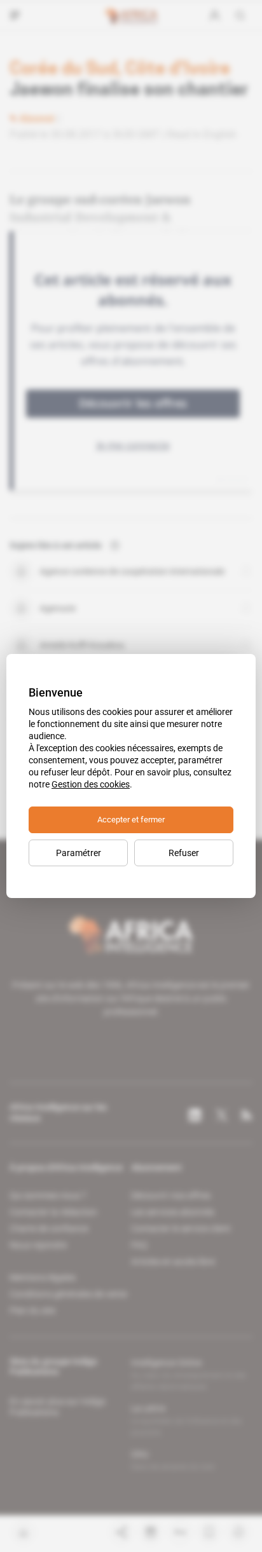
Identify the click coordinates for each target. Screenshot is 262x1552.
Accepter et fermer (131, 819)
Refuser (184, 853)
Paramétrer (78, 853)
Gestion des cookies (91, 784)
